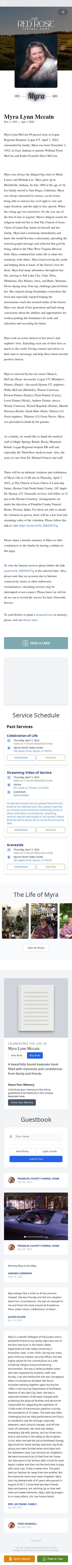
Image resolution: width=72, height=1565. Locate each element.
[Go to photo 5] (33, 1236)
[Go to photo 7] (37, 1236)
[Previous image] (7, 1216)
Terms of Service (45, 1550)
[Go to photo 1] (25, 1237)
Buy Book (35, 1055)
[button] (36, 1216)
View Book (16, 1055)
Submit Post (36, 1158)
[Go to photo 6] (35, 1236)
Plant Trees (51, 757)
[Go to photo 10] (43, 1236)
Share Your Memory (22, 1102)
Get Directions (21, 757)
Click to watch (21, 795)
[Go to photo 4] (31, 1236)
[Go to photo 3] (29, 1236)
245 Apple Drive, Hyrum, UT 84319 (33, 750)
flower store (30, 620)
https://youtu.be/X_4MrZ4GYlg (38, 525)
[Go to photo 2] (27, 1236)
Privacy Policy (26, 1550)
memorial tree (44, 614)
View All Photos (36, 947)
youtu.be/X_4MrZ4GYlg (19, 571)
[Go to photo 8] (39, 1236)
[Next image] (65, 1216)
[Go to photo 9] (41, 1236)
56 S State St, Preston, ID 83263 (31, 787)
